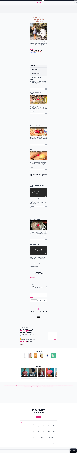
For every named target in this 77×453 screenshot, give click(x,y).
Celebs (43, 424)
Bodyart (33, 424)
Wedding (49, 432)
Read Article (26, 378)
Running (54, 430)
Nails (33, 430)
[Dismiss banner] (45, 299)
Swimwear (54, 431)
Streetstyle (49, 431)
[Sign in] (76, 2)
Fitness (48, 425)
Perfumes (49, 430)
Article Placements (51, 437)
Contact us (34, 437)
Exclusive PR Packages (43, 438)
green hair (35, 176)
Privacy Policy (50, 438)
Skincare (38, 431)
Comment (32, 297)
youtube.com (31, 79)
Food (53, 425)
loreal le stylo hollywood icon (37, 386)
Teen (33, 432)
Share (45, 41)
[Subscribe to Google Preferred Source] (34, 300)
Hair (53, 426)
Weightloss (54, 432)
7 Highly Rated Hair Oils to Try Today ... (10, 385)
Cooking (48, 424)
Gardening (44, 426)
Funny (33, 426)
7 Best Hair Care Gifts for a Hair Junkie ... (48, 385)
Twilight (43, 432)
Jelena (31, 41)
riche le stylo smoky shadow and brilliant (37, 385)
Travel (38, 432)
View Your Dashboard (29, 341)
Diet (33, 425)
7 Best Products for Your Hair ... (59, 385)
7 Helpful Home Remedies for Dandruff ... (47, 386)
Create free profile (23, 341)
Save (43, 41)
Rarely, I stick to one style (39, 51)
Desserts (54, 424)
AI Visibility (42, 437)
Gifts (48, 426)
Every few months (32, 51)
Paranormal (39, 430)
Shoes (33, 431)
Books (38, 424)
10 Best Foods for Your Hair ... (27, 385)
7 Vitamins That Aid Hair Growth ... (67, 385)
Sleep (43, 431)
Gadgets (38, 426)
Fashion (43, 425)
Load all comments (33, 277)
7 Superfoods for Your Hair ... (19, 385)
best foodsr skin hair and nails (29, 386)
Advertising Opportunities (35, 438)
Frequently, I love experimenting (33, 52)
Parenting (44, 430)
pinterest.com (36, 266)
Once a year (35, 51)
